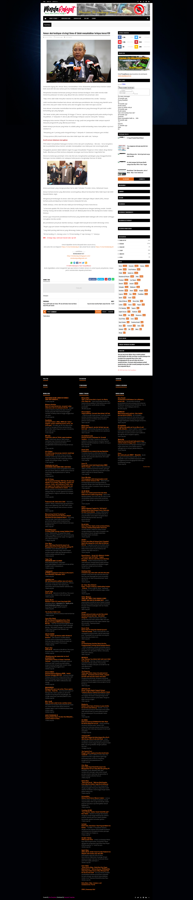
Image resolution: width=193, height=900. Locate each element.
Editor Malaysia (86, 597)
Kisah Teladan (122, 322)
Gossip (121, 250)
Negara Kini (48, 648)
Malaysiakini (85, 425)
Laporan (121, 294)
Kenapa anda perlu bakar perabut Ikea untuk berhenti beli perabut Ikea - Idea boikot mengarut (95, 616)
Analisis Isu (130, 273)
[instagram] (146, 1)
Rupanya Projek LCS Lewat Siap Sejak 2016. (58, 601)
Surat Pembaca (132, 269)
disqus (104, 312)
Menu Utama (53, 18)
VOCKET (84, 540)
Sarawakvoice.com (87, 436)
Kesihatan (121, 290)
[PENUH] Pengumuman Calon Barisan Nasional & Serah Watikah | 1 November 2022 (59, 573)
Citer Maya (48, 543)
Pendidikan (141, 294)
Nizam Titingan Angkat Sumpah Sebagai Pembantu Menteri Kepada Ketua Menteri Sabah (96, 691)
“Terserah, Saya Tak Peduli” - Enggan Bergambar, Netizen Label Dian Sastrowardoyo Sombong (95, 558)
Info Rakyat (48, 451)
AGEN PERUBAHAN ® (51, 715)
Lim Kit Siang (49, 479)
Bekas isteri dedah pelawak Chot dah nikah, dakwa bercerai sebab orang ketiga (94, 493)
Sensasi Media (49, 672)
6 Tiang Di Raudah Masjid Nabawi (135, 138)
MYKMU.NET (121, 412)
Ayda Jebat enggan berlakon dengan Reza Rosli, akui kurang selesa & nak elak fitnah (95, 738)
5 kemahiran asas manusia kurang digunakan (95, 451)
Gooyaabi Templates (69, 897)
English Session (122, 311)
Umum (131, 290)
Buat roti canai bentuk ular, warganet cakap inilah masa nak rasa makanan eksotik (58, 407)
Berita (120, 266)
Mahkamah (133, 287)
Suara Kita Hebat (50, 618)
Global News (85, 781)
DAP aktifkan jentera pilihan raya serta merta (59, 581)
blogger (98, 312)
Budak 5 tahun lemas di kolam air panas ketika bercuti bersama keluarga (95, 707)
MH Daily (47, 436)
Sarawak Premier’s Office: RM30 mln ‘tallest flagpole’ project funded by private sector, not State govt (59, 423)
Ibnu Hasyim (121, 398)
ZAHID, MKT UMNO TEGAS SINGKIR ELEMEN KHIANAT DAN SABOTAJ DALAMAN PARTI (94, 599)
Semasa (142, 266)
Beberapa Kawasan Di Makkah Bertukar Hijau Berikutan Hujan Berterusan (95, 722)
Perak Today (49, 591)
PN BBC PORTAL (87, 838)
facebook (110, 312)
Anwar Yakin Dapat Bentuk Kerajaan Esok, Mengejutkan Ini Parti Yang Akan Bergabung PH (59, 546)
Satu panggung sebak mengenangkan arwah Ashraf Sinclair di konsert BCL (94, 480)
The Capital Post (87, 751)
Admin (94, 18)
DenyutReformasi (50, 530)
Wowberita (85, 704)
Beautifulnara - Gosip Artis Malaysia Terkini (95, 555)
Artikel (120, 269)
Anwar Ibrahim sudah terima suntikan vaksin (58, 703)
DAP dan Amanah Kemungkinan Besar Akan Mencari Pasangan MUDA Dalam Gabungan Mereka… (57, 621)
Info (129, 315)
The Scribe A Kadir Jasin (52, 612)
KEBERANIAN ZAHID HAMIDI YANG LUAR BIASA (58, 467)
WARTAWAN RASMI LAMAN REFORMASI (56, 398)
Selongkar (69, 37)
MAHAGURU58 (49, 687)
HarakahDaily (122, 425)
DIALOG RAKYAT (50, 634)
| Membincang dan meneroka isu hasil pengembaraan (57, 657)
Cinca (119, 453)
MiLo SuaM (48, 701)
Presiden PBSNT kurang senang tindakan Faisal (59, 531)
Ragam (139, 304)
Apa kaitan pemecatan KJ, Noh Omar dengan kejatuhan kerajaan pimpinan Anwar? (58, 516)
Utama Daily (85, 449)
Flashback (134, 311)
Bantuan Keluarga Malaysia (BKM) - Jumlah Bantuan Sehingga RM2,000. (57, 674)
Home (44, 1)
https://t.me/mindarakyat (70, 247)
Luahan (120, 304)
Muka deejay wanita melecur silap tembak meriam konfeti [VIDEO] (130, 414)
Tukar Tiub (48, 559)
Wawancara (139, 315)
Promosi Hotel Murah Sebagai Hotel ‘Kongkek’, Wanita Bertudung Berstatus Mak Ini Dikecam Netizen (95, 543)
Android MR (77, 18)
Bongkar (121, 244)
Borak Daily (85, 524)
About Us (49, 1)
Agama (120, 297)
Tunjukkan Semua (146, 466)
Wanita (120, 315)
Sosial (129, 297)
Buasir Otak (85, 628)
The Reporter (86, 671)
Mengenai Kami (66, 18)
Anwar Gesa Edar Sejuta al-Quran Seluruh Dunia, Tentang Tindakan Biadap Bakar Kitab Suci (96, 527)
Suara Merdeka (86, 477)
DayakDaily (48, 420)
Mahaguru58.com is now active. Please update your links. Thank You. (59, 690)
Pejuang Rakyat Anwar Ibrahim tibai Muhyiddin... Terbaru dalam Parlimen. (59, 717)
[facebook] (138, 1)
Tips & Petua (122, 319)
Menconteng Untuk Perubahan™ (55, 514)
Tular (130, 294)
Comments (142, 179)
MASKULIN (85, 657)
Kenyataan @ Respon (124, 276)
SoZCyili (84, 824)
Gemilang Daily (86, 571)
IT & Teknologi (122, 308)
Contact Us (54, 1)
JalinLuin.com (86, 688)
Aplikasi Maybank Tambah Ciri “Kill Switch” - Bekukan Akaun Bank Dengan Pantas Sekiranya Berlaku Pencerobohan (95, 510)
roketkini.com (49, 579)
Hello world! (48, 593)
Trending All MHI (87, 810)
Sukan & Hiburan (123, 301)
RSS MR (86, 18)
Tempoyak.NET (86, 736)
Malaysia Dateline (50, 404)
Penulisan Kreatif (135, 322)
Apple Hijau (85, 850)
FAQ (129, 329)
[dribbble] (143, 1)
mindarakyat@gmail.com (78, 258)
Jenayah (131, 283)
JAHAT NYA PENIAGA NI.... (52, 399)
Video (137, 276)
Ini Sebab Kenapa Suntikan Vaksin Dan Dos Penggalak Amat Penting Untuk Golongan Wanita (96, 644)
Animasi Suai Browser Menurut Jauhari (93, 798)
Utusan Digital (86, 412)
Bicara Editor (122, 240)
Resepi (120, 333)
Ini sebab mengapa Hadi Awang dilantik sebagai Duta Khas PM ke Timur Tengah (137, 163)
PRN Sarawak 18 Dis (87, 840)
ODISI (83, 642)
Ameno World (49, 600)
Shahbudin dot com (51, 465)
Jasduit (84, 612)
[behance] (149, 1)
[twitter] (141, 1)
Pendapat (121, 280)
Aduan (120, 326)
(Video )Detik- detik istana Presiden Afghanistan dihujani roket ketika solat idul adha (96, 852)
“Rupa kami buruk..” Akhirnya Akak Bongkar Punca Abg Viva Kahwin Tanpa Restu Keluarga (95, 783)
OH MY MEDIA (85, 491)
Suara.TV (84, 463)
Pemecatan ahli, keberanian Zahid (55, 502)
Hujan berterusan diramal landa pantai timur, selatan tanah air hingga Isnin (131, 442)
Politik (120, 273)
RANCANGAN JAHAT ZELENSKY (53, 561)
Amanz (84, 507)
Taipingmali (48, 571)
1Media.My (121, 439)
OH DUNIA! (85, 720)
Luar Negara (133, 280)
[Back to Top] (149, 897)
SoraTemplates (52, 897)
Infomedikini (85, 796)
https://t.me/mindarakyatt (105, 247)
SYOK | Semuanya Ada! (88, 889)
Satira (120, 257)
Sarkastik (121, 254)
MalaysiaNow (85, 398)
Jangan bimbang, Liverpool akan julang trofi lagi (96, 413)
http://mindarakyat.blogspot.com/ (78, 256)
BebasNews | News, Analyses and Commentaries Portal (92, 884)
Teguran (134, 308)
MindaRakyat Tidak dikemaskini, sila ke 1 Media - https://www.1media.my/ (137, 171)
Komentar (131, 266)
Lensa (132, 319)
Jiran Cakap (85, 866)
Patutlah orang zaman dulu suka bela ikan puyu (95, 573)
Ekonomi (121, 283)
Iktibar (137, 329)
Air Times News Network (89, 585)
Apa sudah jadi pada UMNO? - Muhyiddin (129, 455)
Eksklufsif (121, 247)
